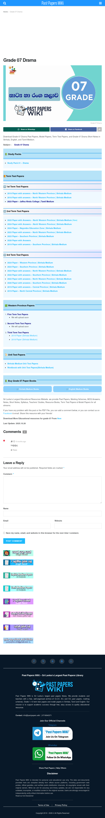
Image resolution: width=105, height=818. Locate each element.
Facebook (7, 413)
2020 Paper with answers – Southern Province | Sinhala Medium (37, 282)
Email (5, 520)
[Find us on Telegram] (61, 661)
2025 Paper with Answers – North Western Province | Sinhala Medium (39, 220)
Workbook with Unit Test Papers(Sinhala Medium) (30, 367)
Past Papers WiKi (53, 3)
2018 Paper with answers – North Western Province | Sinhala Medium (39, 197)
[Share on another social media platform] (99, 129)
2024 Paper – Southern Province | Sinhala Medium (30, 266)
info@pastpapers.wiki (31, 715)
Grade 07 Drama (16, 11)
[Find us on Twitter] (43, 661)
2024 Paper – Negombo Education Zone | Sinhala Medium (34, 228)
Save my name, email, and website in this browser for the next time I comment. (42, 532)
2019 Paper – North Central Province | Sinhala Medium (32, 291)
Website (58, 520)
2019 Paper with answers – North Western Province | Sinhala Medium (39, 193)
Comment (8, 474)
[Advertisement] (52, 34)
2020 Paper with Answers (19, 240)
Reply (15, 450)
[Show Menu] (100, 3)
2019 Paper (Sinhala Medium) (24, 335)
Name (5, 508)
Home (5, 11)
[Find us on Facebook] (34, 661)
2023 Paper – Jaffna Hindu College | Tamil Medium (30, 201)
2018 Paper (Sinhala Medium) (24, 339)
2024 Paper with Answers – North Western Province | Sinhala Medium (39, 224)
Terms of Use (43, 805)
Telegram (52, 725)
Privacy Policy (61, 805)
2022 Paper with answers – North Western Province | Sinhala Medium (39, 278)
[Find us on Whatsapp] (71, 661)
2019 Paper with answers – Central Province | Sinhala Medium (36, 287)
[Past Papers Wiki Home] (52, 686)
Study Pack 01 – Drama (18, 163)
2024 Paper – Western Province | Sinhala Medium (30, 262)
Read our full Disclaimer (24, 795)
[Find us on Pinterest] (52, 661)
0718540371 (47, 715)
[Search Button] (4, 3)
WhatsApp (52, 745)
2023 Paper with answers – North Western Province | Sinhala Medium (39, 232)
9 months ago (21, 441)
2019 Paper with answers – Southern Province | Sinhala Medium (37, 244)
